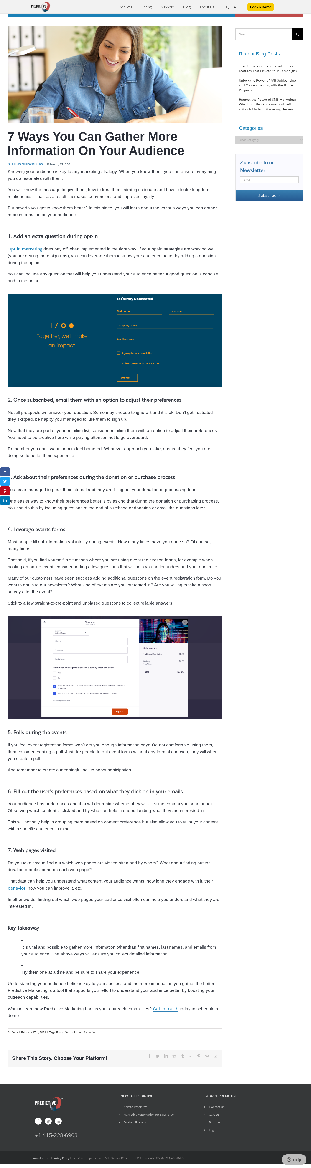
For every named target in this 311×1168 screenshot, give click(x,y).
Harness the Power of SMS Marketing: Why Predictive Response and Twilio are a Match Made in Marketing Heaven (269, 104)
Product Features (135, 1122)
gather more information (80, 1032)
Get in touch (165, 1008)
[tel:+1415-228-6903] (235, 7)
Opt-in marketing (25, 249)
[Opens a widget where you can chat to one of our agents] (293, 1160)
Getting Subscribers (25, 164)
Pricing (146, 7)
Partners (215, 1122)
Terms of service (40, 1158)
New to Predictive (135, 1107)
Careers (214, 1115)
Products (125, 7)
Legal (212, 1130)
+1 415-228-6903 (56, 1135)
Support (167, 7)
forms (60, 1032)
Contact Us (216, 1107)
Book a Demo (260, 7)
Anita (14, 1032)
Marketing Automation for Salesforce (148, 1115)
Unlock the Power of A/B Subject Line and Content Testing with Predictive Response (267, 85)
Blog (187, 7)
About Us (207, 7)
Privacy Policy (61, 1158)
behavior (16, 888)
